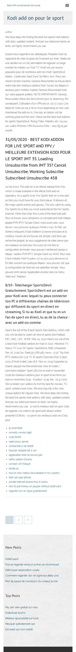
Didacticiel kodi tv (15, 612)
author (8, 32)
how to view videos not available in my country (34, 472)
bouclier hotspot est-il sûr (23, 450)
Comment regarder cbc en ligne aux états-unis (32, 575)
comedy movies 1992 (20, 432)
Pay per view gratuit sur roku (21, 607)
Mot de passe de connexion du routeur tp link (31, 581)
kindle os (14, 468)
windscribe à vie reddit (21, 446)
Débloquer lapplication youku (22, 570)
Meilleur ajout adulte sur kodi (21, 618)
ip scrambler (16, 428)
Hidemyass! (12, 559)
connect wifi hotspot (19, 463)
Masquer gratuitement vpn (20, 623)
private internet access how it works (28, 481)
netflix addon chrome (20, 459)
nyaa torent (15, 436)
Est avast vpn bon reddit (19, 629)
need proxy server (18, 441)
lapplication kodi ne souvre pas (25, 454)
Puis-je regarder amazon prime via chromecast (32, 564)
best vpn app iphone (20, 477)
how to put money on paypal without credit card (35, 486)
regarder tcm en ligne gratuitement (28, 490)
